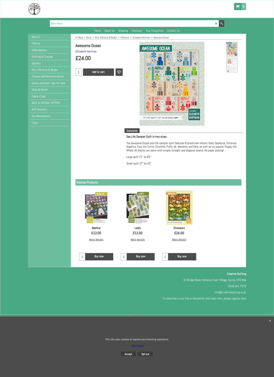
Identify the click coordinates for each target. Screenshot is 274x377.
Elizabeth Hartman (86, 51)
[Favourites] (119, 72)
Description (132, 130)
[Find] (221, 23)
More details (96, 239)
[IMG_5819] (232, 65)
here (243, 298)
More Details (137, 345)
